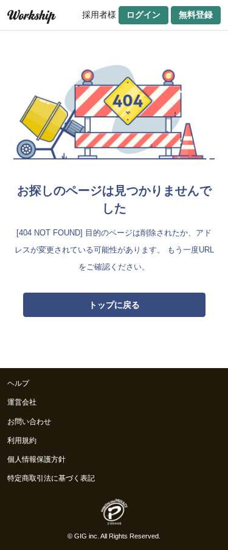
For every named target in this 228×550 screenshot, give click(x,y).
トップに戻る (114, 305)
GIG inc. (86, 536)
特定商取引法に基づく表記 (51, 478)
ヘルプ (18, 383)
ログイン (143, 14)
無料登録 (196, 14)
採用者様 (99, 14)
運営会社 (21, 402)
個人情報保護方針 (36, 459)
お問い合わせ (29, 421)
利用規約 (21, 440)
